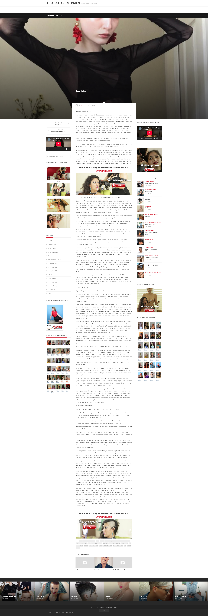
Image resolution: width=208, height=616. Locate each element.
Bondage (93, 541)
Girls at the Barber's (53, 252)
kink (113, 543)
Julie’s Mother (148, 191)
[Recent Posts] (143, 178)
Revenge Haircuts (54, 15)
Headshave (105, 543)
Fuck (86, 543)
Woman (129, 545)
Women (77, 548)
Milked (81, 545)
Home (93, 607)
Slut (114, 545)
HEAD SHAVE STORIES (63, 3)
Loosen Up (147, 216)
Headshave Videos (111, 607)
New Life (96, 570)
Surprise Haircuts (52, 282)
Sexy (97, 545)
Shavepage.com (104, 170)
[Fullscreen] (68, 149)
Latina (122, 543)
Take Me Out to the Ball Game (152, 265)
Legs (127, 543)
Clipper (106, 541)
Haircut (96, 543)
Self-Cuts (50, 274)
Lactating (118, 543)
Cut (117, 541)
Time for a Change (52, 285)
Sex (93, 545)
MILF (77, 545)
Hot (110, 543)
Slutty (118, 545)
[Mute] (66, 149)
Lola (130, 543)
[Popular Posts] (156, 178)
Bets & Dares (51, 241)
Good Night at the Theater (151, 257)
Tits (125, 545)
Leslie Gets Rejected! (119, 570)
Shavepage (106, 545)
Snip (122, 545)
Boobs (97, 541)
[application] (58, 144)
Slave (111, 545)
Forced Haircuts (52, 248)
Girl (89, 543)
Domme (127, 541)
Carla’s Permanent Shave (151, 183)
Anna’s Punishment (150, 224)
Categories (100, 607)
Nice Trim (147, 241)
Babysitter (147, 199)
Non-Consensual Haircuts (54, 259)
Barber (77, 570)
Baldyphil (84, 105)
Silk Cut (147, 208)
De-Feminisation (52, 244)
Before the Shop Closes (151, 274)
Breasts (102, 541)
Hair (92, 543)
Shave (100, 545)
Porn (90, 545)
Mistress (86, 545)
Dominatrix (122, 541)
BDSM (88, 541)
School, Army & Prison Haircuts (56, 271)
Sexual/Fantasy (52, 278)
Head (101, 543)
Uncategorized (51, 289)
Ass (80, 541)
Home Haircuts (52, 256)
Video (49, 293)
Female (77, 543)
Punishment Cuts (52, 263)
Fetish (82, 543)
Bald (84, 541)
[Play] (48, 149)
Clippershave (112, 541)
